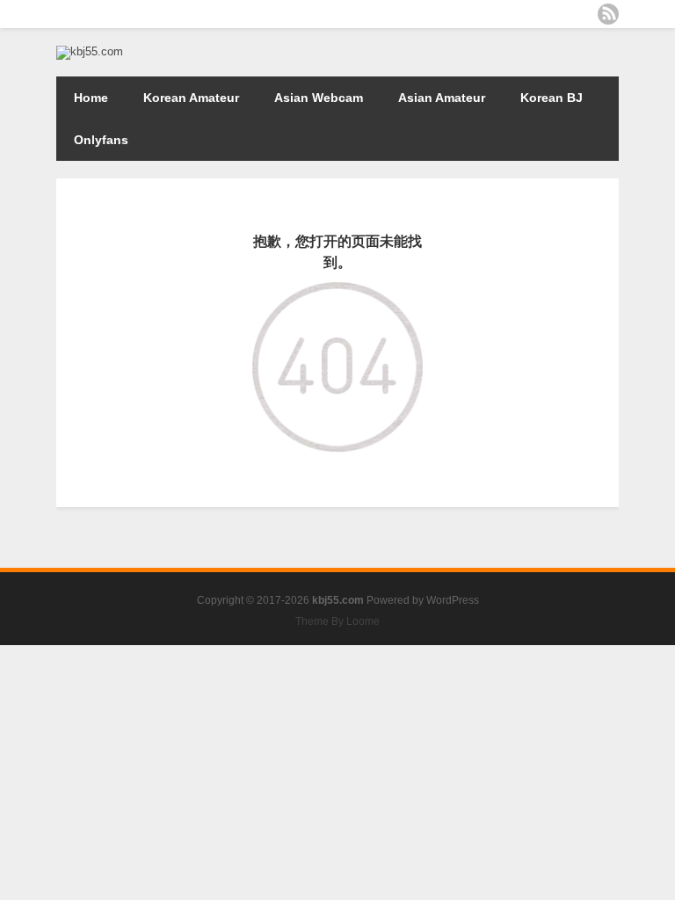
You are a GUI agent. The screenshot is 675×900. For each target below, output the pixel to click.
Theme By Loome (337, 621)
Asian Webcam (318, 98)
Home (91, 98)
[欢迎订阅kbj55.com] (608, 14)
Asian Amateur (441, 98)
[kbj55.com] (89, 51)
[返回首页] (337, 294)
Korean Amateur (191, 98)
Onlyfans (101, 140)
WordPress (452, 600)
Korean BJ (551, 98)
